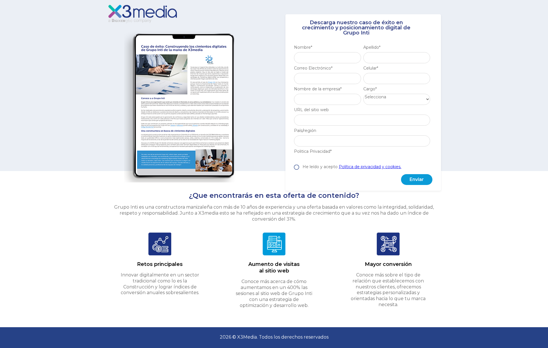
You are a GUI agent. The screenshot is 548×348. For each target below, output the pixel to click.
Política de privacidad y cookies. (370, 166)
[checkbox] (362, 164)
